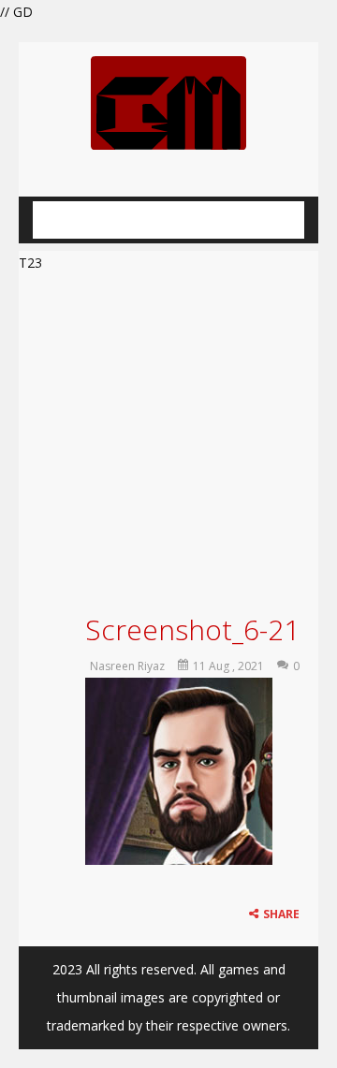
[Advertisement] (168, 440)
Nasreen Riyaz (127, 666)
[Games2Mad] (168, 101)
